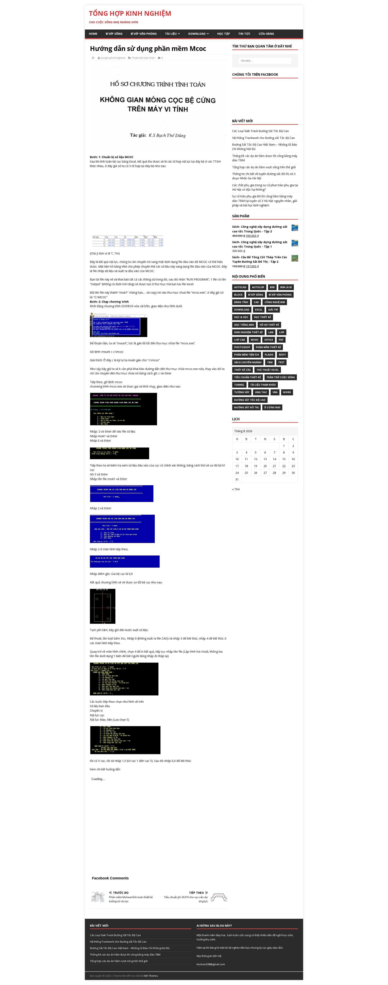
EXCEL (259, 309)
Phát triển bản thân (143, 58)
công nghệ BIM (275, 302)
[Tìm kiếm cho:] (265, 60)
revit (282, 354)
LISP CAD (239, 339)
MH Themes (151, 976)
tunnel (239, 384)
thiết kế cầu (242, 370)
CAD (256, 302)
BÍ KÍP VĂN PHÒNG (280, 294)
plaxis (269, 354)
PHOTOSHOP (242, 347)
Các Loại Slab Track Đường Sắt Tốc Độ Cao (260, 131)
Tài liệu (171, 34)
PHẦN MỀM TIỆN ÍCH (246, 354)
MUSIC (255, 339)
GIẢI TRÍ (273, 309)
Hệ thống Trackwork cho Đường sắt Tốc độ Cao (263, 138)
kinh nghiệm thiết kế (248, 332)
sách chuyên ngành (247, 362)
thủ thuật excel (267, 370)
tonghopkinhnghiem (113, 58)
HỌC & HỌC (241, 317)
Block (238, 294)
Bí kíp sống (114, 34)
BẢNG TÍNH (241, 302)
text (281, 362)
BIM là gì (286, 287)
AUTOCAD (240, 287)
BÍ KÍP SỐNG (255, 294)
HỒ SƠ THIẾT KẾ (269, 325)
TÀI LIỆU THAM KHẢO (263, 384)
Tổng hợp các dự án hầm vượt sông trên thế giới (264, 167)
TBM (270, 362)
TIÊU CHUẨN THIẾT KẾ (247, 377)
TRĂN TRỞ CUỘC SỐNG (281, 377)
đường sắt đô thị (246, 407)
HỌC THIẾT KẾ (262, 317)
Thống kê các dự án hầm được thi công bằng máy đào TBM (125, 954)
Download (197, 34)
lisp (281, 332)
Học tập (223, 34)
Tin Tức (244, 34)
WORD (287, 392)
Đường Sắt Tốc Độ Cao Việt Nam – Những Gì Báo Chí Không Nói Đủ (130, 948)
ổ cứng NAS (272, 407)
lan (270, 332)
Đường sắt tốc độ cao (250, 400)
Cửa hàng (266, 34)
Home (93, 34)
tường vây (241, 392)
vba (275, 392)
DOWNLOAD (241, 309)
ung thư (261, 392)
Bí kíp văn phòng (144, 34)
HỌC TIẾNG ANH (244, 325)
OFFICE (268, 339)
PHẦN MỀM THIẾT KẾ (268, 347)
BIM (272, 287)
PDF (281, 339)
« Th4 (235, 489)
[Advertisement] (158, 200)
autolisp (258, 287)
